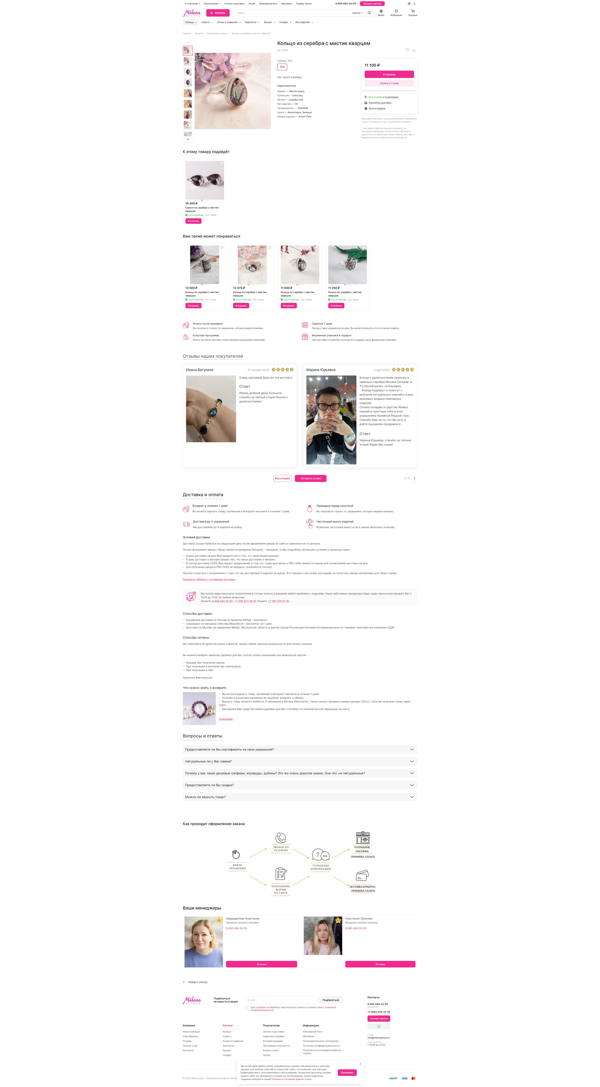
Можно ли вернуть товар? (205, 797)
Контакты (188, 1050)
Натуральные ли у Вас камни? (208, 761)
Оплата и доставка (273, 1031)
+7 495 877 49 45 (245, 601)
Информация (311, 1025)
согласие (261, 1007)
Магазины (308, 1036)
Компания (189, 1025)
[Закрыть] (360, 1064)
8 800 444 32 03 (222, 601)
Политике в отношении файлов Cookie (291, 1079)
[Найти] (369, 13)
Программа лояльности (276, 1045)
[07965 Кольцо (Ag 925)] (233, 91)
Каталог (228, 1025)
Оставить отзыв (311, 478)
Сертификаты (190, 1036)
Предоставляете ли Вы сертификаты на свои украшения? (229, 749)
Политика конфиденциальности (321, 1045)
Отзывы (187, 1040)
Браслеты (228, 1045)
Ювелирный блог (313, 1031)
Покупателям (271, 1025)
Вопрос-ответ (271, 1050)
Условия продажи (273, 1040)
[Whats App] (379, 1026)
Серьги (227, 1036)
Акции (266, 1055)
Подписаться (331, 1000)
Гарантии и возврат (274, 1036)
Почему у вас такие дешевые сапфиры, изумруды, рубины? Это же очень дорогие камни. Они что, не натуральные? (275, 773)
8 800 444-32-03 (345, 3)
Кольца (227, 1031)
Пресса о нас (190, 1045)
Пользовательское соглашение (321, 1040)
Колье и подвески (233, 1040)
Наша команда (191, 1031)
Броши (226, 1050)
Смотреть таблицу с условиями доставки (209, 579)
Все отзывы (282, 478)
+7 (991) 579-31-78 (379, 1012)
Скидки (227, 1055)
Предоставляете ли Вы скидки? (209, 785)
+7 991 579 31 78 (278, 601)
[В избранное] (407, 50)
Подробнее (226, 719)
